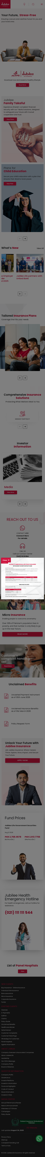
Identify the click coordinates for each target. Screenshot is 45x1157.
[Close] (6, 559)
